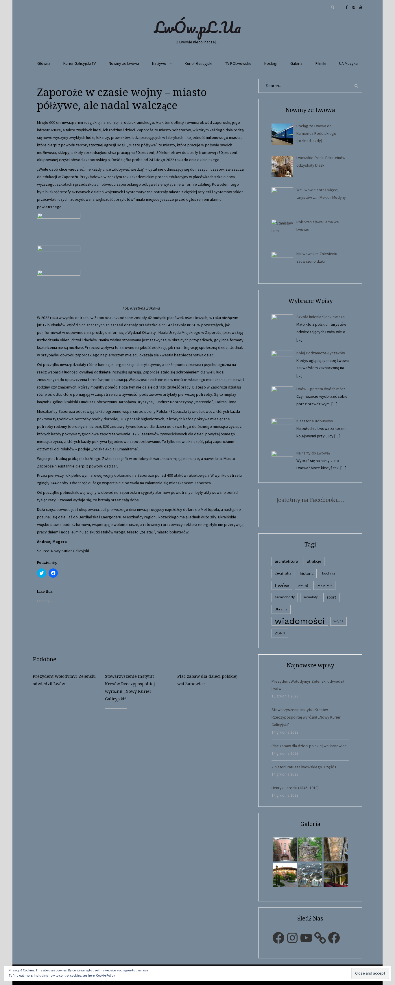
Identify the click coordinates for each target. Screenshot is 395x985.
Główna (43, 63)
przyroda (324, 585)
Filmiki (320, 63)
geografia (283, 573)
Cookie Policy (105, 975)
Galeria (296, 63)
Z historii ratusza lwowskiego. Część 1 (304, 766)
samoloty (310, 597)
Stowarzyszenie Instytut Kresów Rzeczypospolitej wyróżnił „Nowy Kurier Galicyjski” (306, 717)
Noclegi (270, 63)
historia (306, 573)
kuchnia (328, 573)
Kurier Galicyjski (198, 63)
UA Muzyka (348, 63)
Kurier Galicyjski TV (79, 63)
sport (331, 597)
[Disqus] (141, 790)
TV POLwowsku (238, 63)
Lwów (282, 585)
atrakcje (314, 561)
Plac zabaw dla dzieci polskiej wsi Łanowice (309, 745)
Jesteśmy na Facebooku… (310, 499)
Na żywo (159, 63)
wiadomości (300, 621)
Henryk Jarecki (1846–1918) (295, 787)
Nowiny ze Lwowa (124, 63)
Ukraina (281, 609)
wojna (338, 621)
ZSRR (280, 633)
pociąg (303, 585)
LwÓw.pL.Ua (197, 27)
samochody (285, 597)
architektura (286, 561)
